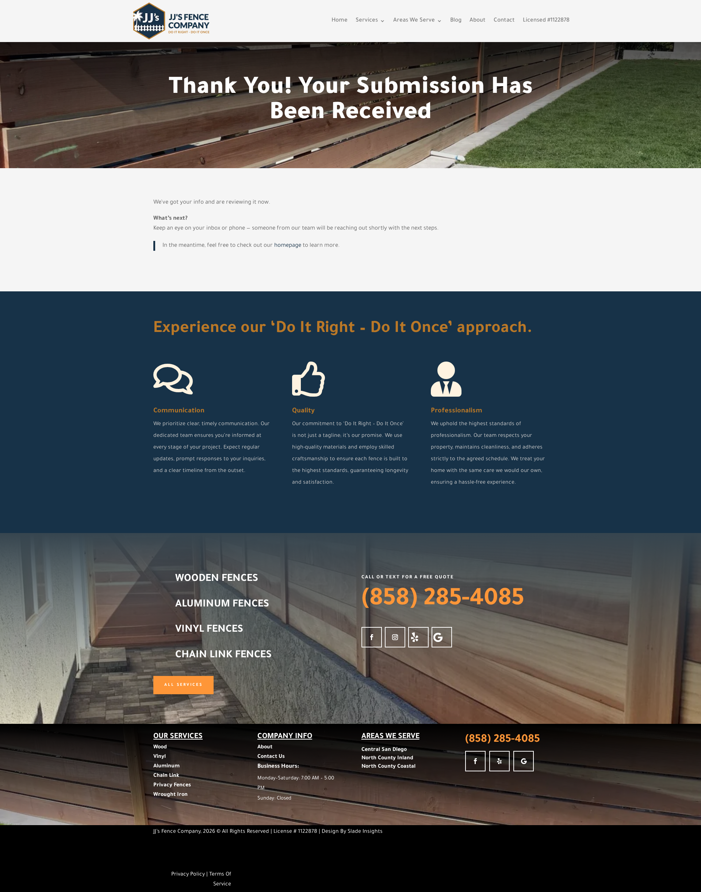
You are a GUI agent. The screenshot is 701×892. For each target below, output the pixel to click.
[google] (442, 637)
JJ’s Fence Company (176, 832)
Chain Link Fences (223, 655)
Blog (455, 21)
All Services (183, 685)
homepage (287, 246)
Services (367, 21)
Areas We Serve (414, 21)
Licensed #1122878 (546, 21)
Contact (504, 21)
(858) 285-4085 (442, 600)
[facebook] (371, 637)
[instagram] (395, 637)
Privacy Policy (188, 875)
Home (340, 21)
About (478, 21)
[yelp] (418, 637)
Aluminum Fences (222, 605)
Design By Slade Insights (352, 832)
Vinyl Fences (209, 630)
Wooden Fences (216, 579)
